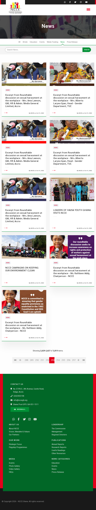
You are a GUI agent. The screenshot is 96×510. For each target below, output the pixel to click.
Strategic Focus (15, 444)
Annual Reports (58, 444)
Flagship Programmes (18, 447)
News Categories (61, 459)
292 (47, 360)
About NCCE (14, 429)
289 (31, 360)
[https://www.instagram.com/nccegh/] (28, 418)
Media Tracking (52, 42)
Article (25, 42)
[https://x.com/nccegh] (23, 418)
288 (26, 360)
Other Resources (58, 453)
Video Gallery (14, 469)
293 (53, 360)
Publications (59, 440)
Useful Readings (58, 450)
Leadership (57, 424)
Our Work (14, 440)
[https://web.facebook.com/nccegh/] (18, 418)
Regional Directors (59, 435)
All (19, 42)
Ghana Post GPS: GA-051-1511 (26, 404)
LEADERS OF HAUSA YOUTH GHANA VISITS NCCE (72, 211)
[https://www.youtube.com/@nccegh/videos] (34, 418)
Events (42, 42)
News (63, 42)
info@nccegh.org (20, 400)
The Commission (58, 429)
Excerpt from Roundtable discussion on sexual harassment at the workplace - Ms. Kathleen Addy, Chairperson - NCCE (71, 272)
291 (42, 360)
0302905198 (19, 396)
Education (33, 42)
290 (37, 360)
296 (68, 360)
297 (74, 360)
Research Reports (59, 447)
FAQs (11, 472)
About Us (14, 424)
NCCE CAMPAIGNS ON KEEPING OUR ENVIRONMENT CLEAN (21, 269)
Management (57, 432)
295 (63, 360)
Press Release (72, 42)
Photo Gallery (14, 466)
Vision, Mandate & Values (19, 432)
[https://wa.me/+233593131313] (13, 418)
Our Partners (14, 435)
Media (12, 459)
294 (58, 360)
